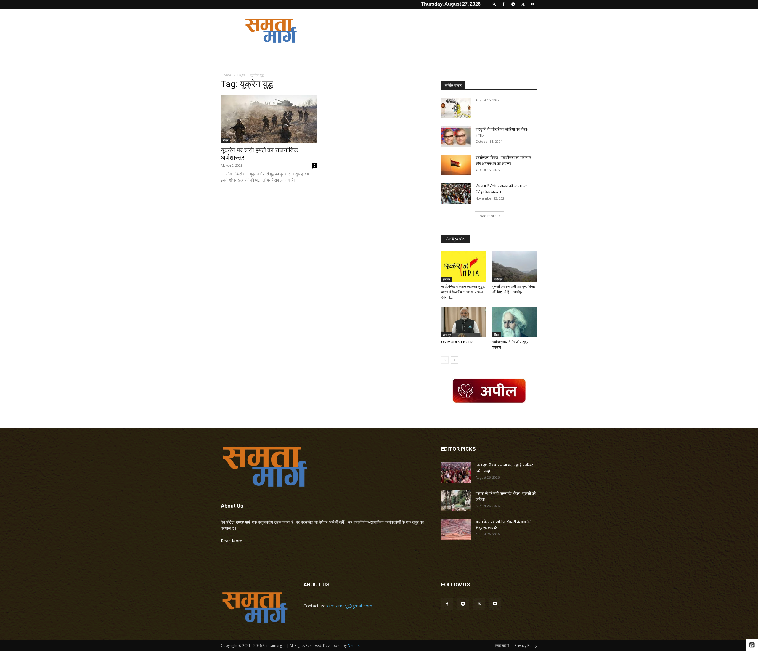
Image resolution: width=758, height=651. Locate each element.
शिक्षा (496, 335)
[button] (494, 4)
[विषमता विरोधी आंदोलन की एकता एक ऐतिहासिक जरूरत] (456, 193)
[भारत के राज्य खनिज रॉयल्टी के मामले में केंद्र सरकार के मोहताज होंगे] (456, 529)
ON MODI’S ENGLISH (458, 342)
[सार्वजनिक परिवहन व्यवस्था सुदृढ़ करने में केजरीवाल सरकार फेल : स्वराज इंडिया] (463, 266)
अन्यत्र (447, 335)
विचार (225, 140)
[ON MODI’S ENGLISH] (463, 322)
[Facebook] (503, 4)
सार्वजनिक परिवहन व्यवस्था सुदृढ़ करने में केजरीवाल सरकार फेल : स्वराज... (463, 291)
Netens (353, 645)
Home (226, 75)
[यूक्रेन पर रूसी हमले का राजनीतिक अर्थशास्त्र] (269, 119)
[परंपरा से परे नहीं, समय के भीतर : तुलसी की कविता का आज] (456, 500)
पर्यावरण (498, 279)
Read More (231, 540)
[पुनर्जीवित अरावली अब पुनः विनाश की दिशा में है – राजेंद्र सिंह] (514, 266)
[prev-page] (445, 360)
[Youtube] (532, 4)
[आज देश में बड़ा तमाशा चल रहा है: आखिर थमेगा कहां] (456, 472)
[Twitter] (522, 4)
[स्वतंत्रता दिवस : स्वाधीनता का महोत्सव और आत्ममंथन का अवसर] (456, 165)
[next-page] (454, 360)
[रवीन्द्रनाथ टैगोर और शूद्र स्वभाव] (514, 322)
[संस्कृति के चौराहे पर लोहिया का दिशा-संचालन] (456, 136)
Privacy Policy (526, 645)
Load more (487, 215)
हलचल (446, 279)
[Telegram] (513, 4)
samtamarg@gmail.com (349, 606)
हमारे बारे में (502, 645)
